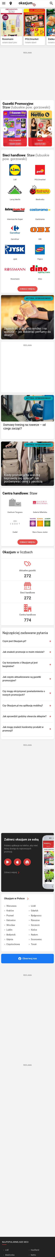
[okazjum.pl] (27, 3)
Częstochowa (13, 944)
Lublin (9, 929)
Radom (34, 934)
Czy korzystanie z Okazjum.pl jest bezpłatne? (20, 664)
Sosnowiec (36, 939)
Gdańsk (34, 910)
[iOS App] (17, 862)
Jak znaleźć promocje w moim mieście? (23, 652)
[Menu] (3, 3)
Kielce (34, 929)
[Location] (10, 3)
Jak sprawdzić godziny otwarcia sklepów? (24, 716)
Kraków (10, 910)
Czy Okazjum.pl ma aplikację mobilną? (22, 705)
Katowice (11, 920)
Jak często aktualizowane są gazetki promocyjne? (21, 679)
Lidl (7, 1250)
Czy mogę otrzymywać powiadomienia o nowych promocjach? (23, 693)
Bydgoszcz (36, 915)
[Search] (51, 3)
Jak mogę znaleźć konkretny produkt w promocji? (23, 729)
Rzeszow (35, 920)
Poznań (10, 915)
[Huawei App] (27, 862)
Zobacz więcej (27, 289)
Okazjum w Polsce (14, 898)
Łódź (33, 906)
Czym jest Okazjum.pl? (14, 641)
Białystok (11, 934)
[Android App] (7, 862)
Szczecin (35, 925)
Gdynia (9, 939)
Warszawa (11, 906)
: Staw (26, 105)
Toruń (34, 944)
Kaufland (35, 1250)
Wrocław (10, 925)
